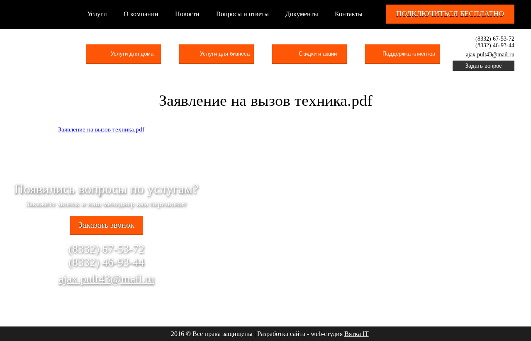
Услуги (97, 13)
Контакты (349, 13)
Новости (187, 13)
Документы (301, 13)
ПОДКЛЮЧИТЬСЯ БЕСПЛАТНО (450, 14)
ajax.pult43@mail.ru (106, 278)
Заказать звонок (106, 224)
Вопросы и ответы (242, 13)
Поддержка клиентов (408, 54)
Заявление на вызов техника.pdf (101, 129)
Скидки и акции (318, 54)
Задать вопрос (483, 66)
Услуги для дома (132, 54)
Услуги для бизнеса (225, 54)
